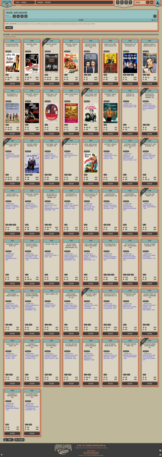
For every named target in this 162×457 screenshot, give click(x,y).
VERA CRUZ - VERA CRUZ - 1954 (51, 45)
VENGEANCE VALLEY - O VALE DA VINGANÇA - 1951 (149, 145)
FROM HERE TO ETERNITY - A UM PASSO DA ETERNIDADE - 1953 (32, 245)
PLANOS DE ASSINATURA (91, 454)
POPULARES (48, 2)
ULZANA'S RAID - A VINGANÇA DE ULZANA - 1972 (31, 195)
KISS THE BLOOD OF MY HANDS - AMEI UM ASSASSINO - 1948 (130, 245)
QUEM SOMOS (91, 451)
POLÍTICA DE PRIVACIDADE (91, 452)
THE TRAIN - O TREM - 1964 (51, 244)
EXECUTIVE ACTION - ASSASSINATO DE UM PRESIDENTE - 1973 (149, 95)
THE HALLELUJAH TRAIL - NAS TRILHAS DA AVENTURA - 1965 (90, 195)
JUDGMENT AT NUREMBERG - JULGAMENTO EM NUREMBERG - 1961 (31, 295)
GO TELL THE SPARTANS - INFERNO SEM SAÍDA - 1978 (110, 345)
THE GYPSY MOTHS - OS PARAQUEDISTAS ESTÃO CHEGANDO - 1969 (51, 195)
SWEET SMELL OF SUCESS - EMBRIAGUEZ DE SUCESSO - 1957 (91, 45)
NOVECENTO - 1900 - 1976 (71, 144)
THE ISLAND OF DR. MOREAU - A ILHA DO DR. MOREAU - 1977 (149, 345)
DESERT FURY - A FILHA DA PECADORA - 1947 (71, 45)
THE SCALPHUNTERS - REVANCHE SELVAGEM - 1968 (130, 195)
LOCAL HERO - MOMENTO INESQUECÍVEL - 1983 (31, 145)
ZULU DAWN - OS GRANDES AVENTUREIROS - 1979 (150, 245)
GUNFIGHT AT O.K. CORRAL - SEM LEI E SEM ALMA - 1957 (110, 45)
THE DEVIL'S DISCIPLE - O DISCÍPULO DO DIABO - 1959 (12, 195)
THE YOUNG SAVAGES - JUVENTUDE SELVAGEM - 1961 (110, 195)
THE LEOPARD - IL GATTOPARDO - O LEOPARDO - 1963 (32, 345)
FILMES (17, 2)
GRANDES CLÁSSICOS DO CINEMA (5, 2)
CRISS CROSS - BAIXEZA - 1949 (32, 45)
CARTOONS (18, 5)
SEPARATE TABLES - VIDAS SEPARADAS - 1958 (51, 95)
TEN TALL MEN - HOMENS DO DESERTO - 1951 (12, 145)
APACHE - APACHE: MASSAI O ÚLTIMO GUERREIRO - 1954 (90, 145)
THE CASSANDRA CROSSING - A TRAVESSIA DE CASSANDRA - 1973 (31, 395)
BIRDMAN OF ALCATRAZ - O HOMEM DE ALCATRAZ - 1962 (149, 45)
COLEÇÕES (19, 440)
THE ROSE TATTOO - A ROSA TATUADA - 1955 (12, 345)
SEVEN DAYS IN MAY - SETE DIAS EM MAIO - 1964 (130, 45)
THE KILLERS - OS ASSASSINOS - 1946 (130, 95)
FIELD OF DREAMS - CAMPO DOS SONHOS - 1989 (51, 145)
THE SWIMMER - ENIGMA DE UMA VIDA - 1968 (110, 95)
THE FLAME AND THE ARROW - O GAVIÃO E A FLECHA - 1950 (12, 45)
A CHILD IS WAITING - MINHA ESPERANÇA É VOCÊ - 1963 (91, 95)
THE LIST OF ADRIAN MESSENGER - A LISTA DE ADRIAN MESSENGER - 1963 (71, 245)
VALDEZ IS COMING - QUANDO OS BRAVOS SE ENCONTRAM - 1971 (90, 245)
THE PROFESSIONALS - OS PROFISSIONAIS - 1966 (12, 95)
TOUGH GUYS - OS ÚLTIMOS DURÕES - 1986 (130, 345)
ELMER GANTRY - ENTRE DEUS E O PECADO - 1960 (31, 95)
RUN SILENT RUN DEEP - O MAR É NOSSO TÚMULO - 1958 (51, 345)
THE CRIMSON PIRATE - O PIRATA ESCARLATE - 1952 (71, 195)
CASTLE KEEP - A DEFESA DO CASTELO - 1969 (110, 145)
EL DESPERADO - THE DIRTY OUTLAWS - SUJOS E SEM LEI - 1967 (130, 145)
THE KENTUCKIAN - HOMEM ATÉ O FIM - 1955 (130, 295)
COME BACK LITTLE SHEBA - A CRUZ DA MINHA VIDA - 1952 (110, 295)
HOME (7, 440)
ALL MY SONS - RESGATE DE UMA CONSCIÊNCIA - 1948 (71, 345)
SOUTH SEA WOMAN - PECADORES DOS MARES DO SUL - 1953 (71, 295)
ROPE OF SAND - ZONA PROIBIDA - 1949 (150, 195)
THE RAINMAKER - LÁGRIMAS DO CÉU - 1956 (12, 245)
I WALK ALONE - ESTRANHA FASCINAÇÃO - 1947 (91, 295)
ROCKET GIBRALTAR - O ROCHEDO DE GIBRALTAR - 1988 (91, 345)
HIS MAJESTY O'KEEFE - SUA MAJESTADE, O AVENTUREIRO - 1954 (149, 295)
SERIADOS (23, 2)
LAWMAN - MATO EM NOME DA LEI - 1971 (71, 95)
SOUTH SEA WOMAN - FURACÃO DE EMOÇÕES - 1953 (12, 295)
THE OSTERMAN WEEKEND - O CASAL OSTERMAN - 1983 (110, 245)
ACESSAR (12, 84)
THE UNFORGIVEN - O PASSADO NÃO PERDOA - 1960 (12, 395)
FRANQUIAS (40, 2)
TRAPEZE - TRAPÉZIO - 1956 (51, 294)
